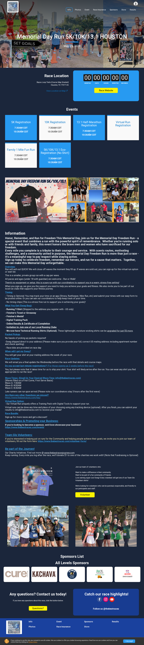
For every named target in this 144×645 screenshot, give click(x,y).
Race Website (106, 90)
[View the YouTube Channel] (112, 599)
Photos (78, 10)
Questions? (38, 608)
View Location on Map (56, 91)
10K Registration (54, 122)
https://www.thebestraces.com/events (24, 427)
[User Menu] (136, 4)
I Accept (129, 641)
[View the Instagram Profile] (105, 599)
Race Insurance (99, 10)
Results (133, 10)
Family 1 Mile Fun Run (21, 149)
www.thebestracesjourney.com (59, 452)
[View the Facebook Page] (99, 599)
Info (69, 10)
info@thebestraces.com (67, 378)
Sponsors (114, 10)
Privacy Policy (33, 642)
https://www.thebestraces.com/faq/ (23, 397)
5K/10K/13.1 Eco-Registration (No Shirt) (55, 151)
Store (123, 10)
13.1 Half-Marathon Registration (89, 124)
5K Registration (21, 122)
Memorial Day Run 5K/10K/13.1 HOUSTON (72, 36)
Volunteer (85, 494)
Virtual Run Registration (123, 124)
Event (87, 10)
